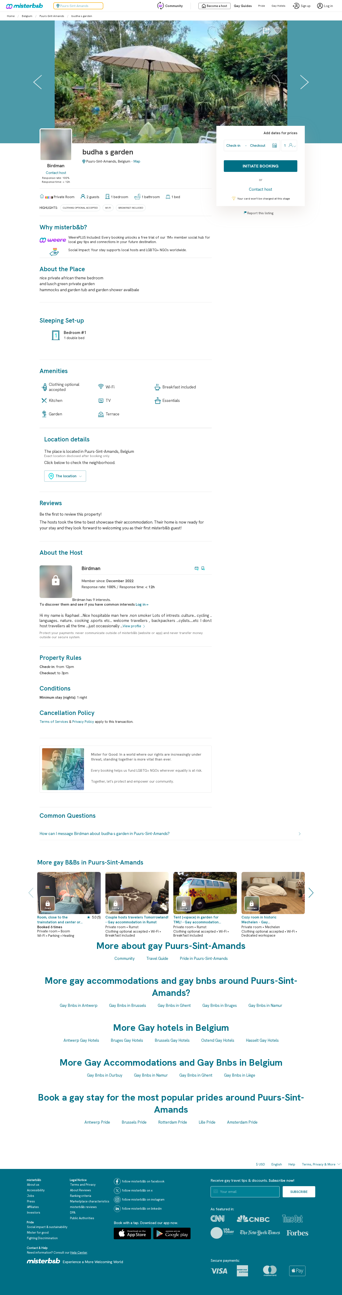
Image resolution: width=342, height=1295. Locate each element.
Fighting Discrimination (42, 1238)
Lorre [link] (115, 908)
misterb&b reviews (83, 1207)
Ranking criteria (80, 1196)
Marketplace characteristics (89, 1201)
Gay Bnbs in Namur (265, 1005)
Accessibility (36, 1190)
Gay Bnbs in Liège (239, 1075)
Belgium (27, 16)
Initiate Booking (260, 166)
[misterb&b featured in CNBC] (253, 1218)
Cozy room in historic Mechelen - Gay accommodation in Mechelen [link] (265, 920)
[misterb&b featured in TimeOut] (292, 1218)
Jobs (30, 1196)
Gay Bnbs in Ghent (174, 1005)
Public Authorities (82, 1218)
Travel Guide (157, 958)
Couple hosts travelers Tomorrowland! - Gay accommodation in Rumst (136, 920)
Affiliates (33, 1207)
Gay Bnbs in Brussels (127, 1005)
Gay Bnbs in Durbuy (104, 1075)
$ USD (260, 1164)
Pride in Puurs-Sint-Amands (204, 958)
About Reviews (80, 1190)
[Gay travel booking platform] (43, 1260)
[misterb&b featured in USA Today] (222, 1233)
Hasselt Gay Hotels (262, 1040)
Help (291, 1164)
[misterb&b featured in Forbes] (297, 1233)
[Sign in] (278, 33)
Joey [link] (47, 908)
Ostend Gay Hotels (217, 1040)
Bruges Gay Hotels (127, 1040)
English (277, 1164)
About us (33, 1185)
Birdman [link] (91, 568)
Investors (33, 1213)
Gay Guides (243, 6)
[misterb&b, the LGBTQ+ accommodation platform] (23, 6)
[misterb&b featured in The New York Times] (260, 1233)
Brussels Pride (134, 1122)
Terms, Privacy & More (318, 1164)
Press (31, 1201)
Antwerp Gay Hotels (81, 1040)
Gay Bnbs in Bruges (219, 1005)
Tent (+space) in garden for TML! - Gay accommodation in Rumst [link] (196, 920)
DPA (72, 1213)
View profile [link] (132, 626)
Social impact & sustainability (47, 1227)
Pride (261, 6)
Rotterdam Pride (172, 1122)
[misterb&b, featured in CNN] (217, 1218)
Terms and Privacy (83, 1185)
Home (11, 16)
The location (66, 476)
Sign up (306, 6)
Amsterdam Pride (242, 1122)
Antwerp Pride (97, 1122)
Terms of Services (54, 721)
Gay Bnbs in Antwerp (78, 1005)
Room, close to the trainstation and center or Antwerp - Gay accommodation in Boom (58, 920)
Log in (141, 604)
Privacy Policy (83, 721)
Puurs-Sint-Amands (52, 16)
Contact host (56, 172)
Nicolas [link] (252, 908)
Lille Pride (207, 1122)
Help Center (78, 1253)
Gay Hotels (278, 6)
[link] (56, 152)
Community (174, 6)
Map (137, 161)
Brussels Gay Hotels (172, 1040)
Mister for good (38, 1233)
